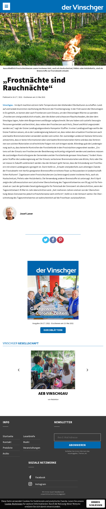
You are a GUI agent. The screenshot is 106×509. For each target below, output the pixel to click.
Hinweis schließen (95, 504)
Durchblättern (53, 330)
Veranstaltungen (31, 447)
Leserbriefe (29, 436)
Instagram (40, 484)
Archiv (6, 453)
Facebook (40, 477)
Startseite (8, 436)
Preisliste (7, 447)
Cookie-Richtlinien (13, 503)
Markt (26, 442)
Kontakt (7, 442)
